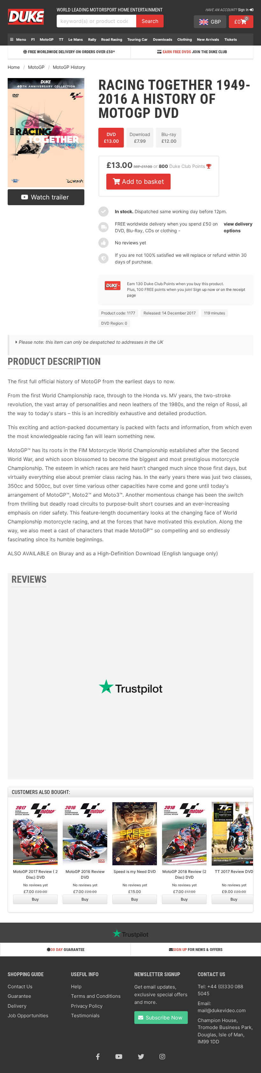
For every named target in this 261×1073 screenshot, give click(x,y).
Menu (20, 39)
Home (14, 67)
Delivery (17, 1006)
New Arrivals (208, 39)
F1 (33, 39)
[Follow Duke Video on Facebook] (98, 1057)
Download (140, 138)
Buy (35, 899)
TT (61, 39)
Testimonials (85, 1015)
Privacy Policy (86, 1006)
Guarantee (19, 996)
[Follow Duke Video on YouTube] (119, 1057)
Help (76, 986)
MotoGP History (69, 67)
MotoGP (46, 39)
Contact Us (20, 986)
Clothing (184, 39)
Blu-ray (168, 138)
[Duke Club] (113, 288)
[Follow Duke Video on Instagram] (162, 1057)
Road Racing (111, 39)
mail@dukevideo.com (222, 1010)
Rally (92, 39)
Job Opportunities (28, 1015)
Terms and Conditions (96, 996)
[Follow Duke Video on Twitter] (141, 1057)
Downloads (162, 39)
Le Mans (75, 39)
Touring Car (137, 39)
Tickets (230, 39)
